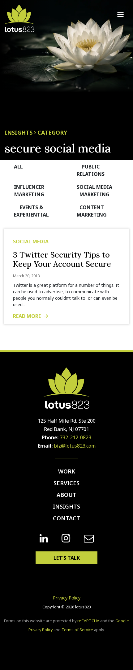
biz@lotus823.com (75, 445)
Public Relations (91, 170)
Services (66, 483)
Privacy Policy (66, 598)
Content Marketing (92, 211)
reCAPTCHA (88, 620)
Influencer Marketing (29, 191)
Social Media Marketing (94, 191)
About (66, 494)
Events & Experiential (31, 211)
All (18, 166)
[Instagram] (66, 538)
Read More (27, 316)
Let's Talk (67, 557)
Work (66, 471)
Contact (66, 518)
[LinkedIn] (44, 538)
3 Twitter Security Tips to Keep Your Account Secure (62, 259)
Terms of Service (77, 629)
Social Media (31, 241)
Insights (66, 506)
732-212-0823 (75, 437)
